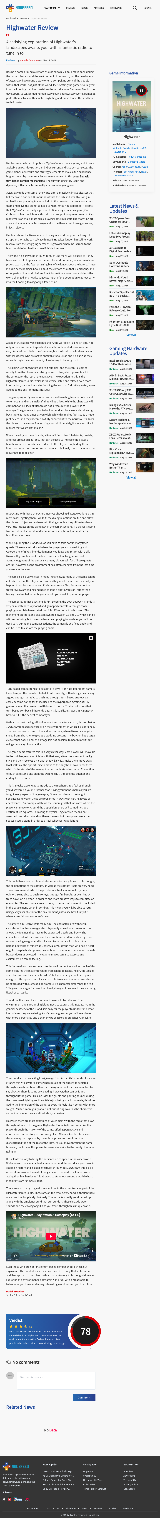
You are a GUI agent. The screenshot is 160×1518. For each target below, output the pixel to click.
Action (125, 166)
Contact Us (129, 1488)
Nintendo (71, 1508)
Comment (84, 1397)
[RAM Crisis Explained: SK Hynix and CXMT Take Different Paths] (145, 456)
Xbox (47, 1508)
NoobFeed (11, 18)
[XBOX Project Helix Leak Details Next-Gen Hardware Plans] (145, 441)
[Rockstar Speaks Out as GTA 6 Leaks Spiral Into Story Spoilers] (145, 299)
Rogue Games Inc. (137, 156)
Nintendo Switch (121, 147)
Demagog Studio (136, 161)
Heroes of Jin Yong (93, 1480)
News (84, 7)
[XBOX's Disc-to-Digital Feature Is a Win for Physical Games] (145, 255)
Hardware (116, 7)
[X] (3, 1499)
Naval (144, 171)
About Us (128, 1471)
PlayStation (33, 1508)
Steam (131, 144)
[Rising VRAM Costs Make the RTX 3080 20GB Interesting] (145, 412)
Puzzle (144, 166)
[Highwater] (131, 130)
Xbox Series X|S (138, 147)
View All (132, 335)
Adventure (134, 166)
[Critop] (28, 1499)
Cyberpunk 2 (89, 1475)
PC (58, 1508)
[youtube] (10, 1499)
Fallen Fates (89, 1484)
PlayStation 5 (119, 151)
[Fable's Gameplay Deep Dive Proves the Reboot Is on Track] (145, 240)
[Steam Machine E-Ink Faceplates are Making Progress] (145, 427)
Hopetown (88, 1471)
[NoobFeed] (19, 8)
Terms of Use (130, 1480)
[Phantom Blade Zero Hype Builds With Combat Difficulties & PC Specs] (145, 329)
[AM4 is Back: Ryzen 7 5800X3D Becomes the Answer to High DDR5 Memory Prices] (145, 382)
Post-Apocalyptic (131, 171)
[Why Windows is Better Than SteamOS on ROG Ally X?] (145, 471)
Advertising (129, 1475)
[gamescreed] (18, 1499)
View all (131, 477)
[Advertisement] (131, 42)
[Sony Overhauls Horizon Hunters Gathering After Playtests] (145, 270)
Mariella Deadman (29, 60)
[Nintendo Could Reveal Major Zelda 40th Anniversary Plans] (145, 284)
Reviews (70, 7)
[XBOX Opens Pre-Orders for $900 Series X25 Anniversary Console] (145, 225)
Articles (99, 7)
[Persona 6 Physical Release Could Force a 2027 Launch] (145, 314)
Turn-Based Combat (122, 175)
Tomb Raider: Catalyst (94, 1488)
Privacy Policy (130, 1484)
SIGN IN (148, 7)
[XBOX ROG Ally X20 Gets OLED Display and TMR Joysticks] (145, 397)
